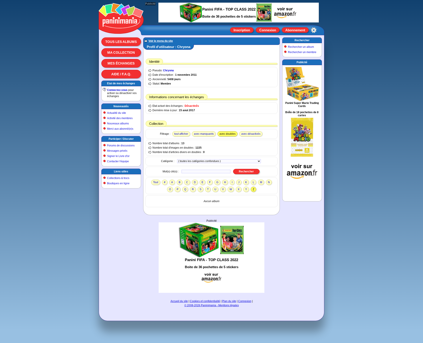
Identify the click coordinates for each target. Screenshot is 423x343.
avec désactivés (250, 133)
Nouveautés (121, 106)
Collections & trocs (118, 178)
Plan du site (229, 301)
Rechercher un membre (302, 52)
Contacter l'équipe (118, 161)
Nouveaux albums (118, 123)
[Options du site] (314, 30)
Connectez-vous (117, 90)
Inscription (242, 30)
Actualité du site (116, 112)
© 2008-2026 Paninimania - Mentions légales (211, 305)
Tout (155, 182)
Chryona (168, 70)
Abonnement (295, 30)
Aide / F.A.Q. (121, 74)
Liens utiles (121, 171)
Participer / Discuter (121, 138)
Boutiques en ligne (118, 183)
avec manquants (204, 133)
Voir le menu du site (160, 40)
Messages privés (117, 150)
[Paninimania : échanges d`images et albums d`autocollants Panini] (121, 28)
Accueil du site (179, 301)
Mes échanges (121, 63)
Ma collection (121, 52)
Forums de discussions (121, 145)
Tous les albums (121, 42)
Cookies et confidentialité (205, 301)
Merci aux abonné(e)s (120, 128)
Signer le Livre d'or (118, 156)
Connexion (267, 30)
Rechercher (302, 40)
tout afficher (181, 133)
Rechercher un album (301, 46)
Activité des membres (120, 118)
